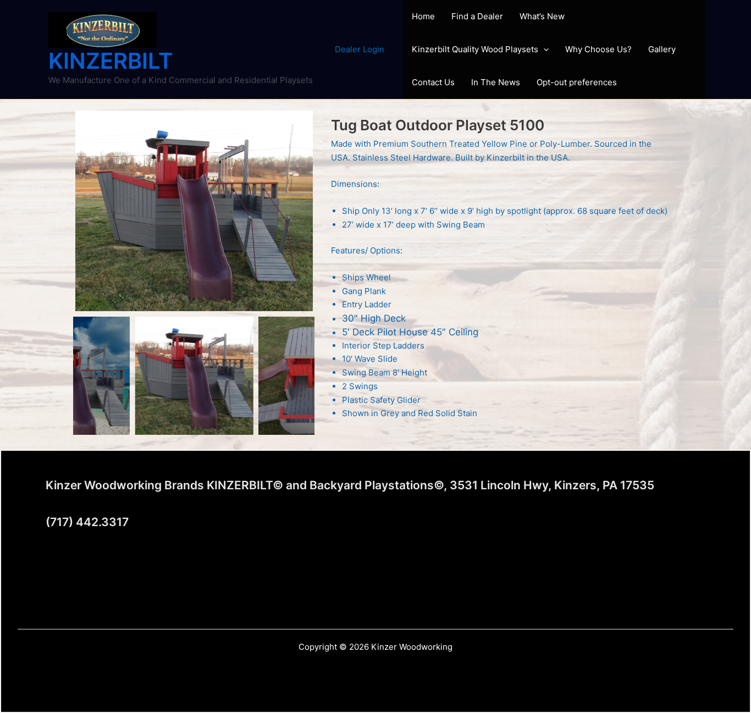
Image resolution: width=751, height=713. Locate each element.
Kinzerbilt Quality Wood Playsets (475, 49)
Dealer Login (359, 49)
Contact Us (433, 82)
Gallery (662, 49)
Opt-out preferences (577, 82)
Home (423, 16)
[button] (543, 49)
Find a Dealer (477, 16)
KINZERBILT (110, 60)
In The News (495, 82)
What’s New (542, 16)
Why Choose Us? (598, 49)
